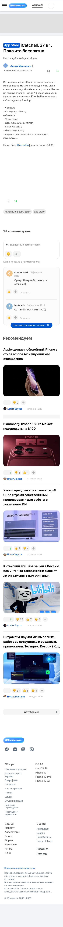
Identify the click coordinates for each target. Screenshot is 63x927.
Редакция (42, 848)
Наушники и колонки (15, 769)
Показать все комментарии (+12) (31, 325)
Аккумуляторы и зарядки (13, 775)
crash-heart (21, 272)
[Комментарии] (7, 402)
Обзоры (10, 764)
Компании (11, 844)
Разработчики (44, 836)
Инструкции (43, 828)
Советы (41, 823)
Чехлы (8, 792)
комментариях (31, 261)
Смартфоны (11, 780)
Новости (10, 827)
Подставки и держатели (11, 813)
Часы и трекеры (13, 788)
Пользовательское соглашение (20, 868)
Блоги (8, 836)
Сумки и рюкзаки (14, 800)
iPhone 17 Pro (43, 776)
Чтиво (8, 848)
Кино (8, 852)
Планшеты (10, 784)
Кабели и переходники (11, 806)
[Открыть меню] (4, 6)
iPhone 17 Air (42, 781)
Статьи (9, 823)
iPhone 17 (40, 772)
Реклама (42, 853)
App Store (39, 211)
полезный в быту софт (17, 211)
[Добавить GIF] (17, 254)
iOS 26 (39, 764)
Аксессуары (12, 832)
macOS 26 (41, 768)
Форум (9, 840)
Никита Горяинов (16, 696)
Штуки (8, 796)
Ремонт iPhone (44, 841)
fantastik (19, 305)
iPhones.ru (12, 898)
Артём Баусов (14, 408)
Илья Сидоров (14, 478)
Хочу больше (31, 711)
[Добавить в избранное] (48, 71)
